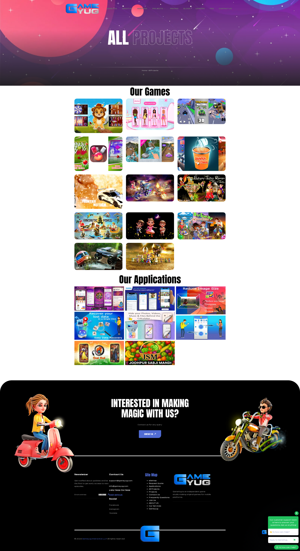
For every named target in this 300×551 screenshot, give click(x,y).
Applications (155, 486)
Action (86, 188)
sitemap (153, 481)
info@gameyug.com (118, 486)
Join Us (152, 500)
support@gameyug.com (120, 481)
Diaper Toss (194, 163)
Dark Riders (142, 193)
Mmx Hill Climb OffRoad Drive (93, 259)
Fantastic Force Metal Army (94, 228)
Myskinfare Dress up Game (148, 119)
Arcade (189, 180)
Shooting (87, 194)
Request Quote (156, 483)
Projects (153, 492)
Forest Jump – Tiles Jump (149, 151)
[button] (99, 298)
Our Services (155, 506)
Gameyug (153, 509)
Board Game (89, 112)
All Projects (154, 489)
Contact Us (154, 495)
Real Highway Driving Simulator (199, 113)
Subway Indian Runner (196, 190)
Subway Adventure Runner (200, 228)
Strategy (103, 194)
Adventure (140, 109)
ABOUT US (154, 503)
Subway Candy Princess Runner (147, 228)
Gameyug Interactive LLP (94, 539)
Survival (103, 218)
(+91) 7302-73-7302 (119, 490)
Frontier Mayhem (96, 201)
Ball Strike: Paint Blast (95, 160)
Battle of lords (145, 262)
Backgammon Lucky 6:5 (92, 122)
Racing (155, 109)
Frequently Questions (159, 497)
